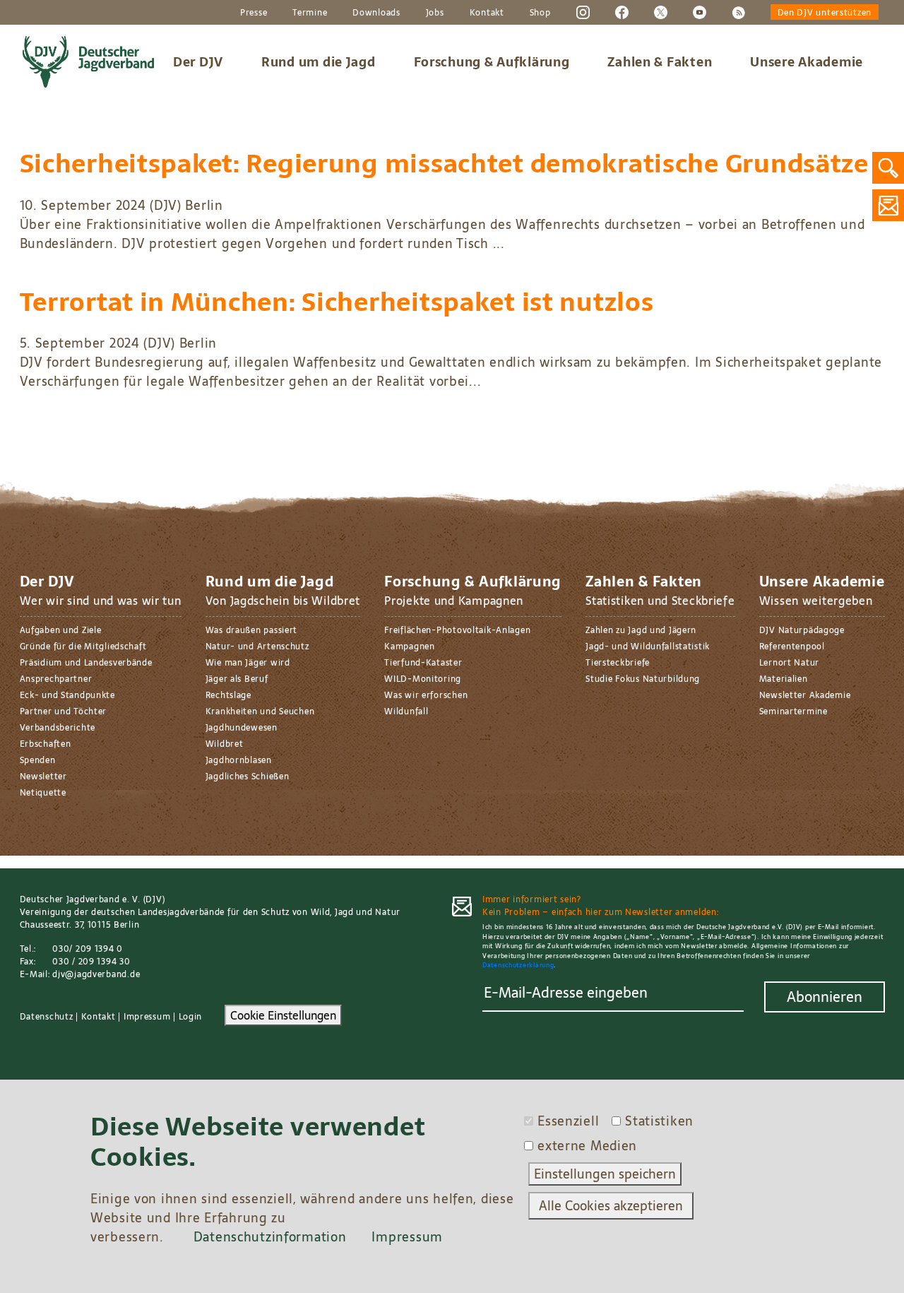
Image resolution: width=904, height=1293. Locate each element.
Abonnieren (824, 997)
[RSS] (738, 12)
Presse (253, 13)
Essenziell (568, 1120)
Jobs (435, 13)
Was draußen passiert (251, 630)
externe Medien (587, 1145)
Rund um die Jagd (318, 62)
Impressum (147, 1017)
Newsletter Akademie (805, 695)
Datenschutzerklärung (518, 965)
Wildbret (225, 744)
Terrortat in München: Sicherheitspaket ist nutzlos (337, 302)
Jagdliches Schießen (248, 776)
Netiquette (43, 793)
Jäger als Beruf (237, 679)
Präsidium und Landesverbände (86, 663)
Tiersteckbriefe (617, 663)
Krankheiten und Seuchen (260, 711)
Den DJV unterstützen (825, 13)
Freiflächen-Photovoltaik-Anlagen (457, 630)
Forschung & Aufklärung (492, 62)
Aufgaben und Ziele (61, 630)
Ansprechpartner (56, 679)
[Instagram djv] (583, 12)
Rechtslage (228, 695)
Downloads (376, 13)
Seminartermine (793, 711)
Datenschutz (46, 1017)
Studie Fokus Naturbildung (642, 679)
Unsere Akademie (806, 62)
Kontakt (487, 13)
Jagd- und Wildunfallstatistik (647, 646)
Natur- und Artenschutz (257, 646)
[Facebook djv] (622, 12)
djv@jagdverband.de (96, 974)
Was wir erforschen (426, 695)
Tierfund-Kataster (423, 663)
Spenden (38, 760)
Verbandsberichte (58, 728)
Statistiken (659, 1120)
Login (191, 1017)
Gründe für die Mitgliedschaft (83, 646)
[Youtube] (699, 12)
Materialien (783, 679)
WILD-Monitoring (422, 679)
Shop (540, 13)
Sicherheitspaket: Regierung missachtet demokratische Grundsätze (444, 163)
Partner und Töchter (63, 711)
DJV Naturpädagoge (802, 630)
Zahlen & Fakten (659, 62)
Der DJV (198, 62)
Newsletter (43, 776)
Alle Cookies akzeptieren (611, 1205)
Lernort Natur (789, 663)
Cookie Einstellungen (283, 1015)
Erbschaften (45, 744)
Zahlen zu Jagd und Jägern (640, 630)
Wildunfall (406, 711)
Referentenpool (792, 646)
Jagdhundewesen (242, 728)
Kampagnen (409, 646)
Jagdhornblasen (239, 760)
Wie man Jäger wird (248, 663)
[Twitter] (660, 12)
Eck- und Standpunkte (67, 695)
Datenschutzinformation (270, 1237)
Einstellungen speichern (605, 1174)
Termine (309, 13)
